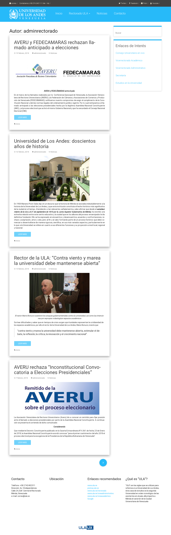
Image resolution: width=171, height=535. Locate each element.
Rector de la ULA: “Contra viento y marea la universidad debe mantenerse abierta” (57, 260)
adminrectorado (40, 53)
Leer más (22, 117)
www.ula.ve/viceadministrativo (101, 493)
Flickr (145, 3)
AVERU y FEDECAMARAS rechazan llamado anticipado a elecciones (54, 45)
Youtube (155, 3)
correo (14, 3)
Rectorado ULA (79, 13)
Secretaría (121, 75)
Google (90, 499)
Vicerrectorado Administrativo (130, 67)
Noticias (102, 13)
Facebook (134, 3)
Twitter (123, 3)
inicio (18, 124)
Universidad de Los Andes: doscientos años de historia (55, 143)
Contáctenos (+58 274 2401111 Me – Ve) (34, 3)
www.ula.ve (92, 485)
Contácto (120, 13)
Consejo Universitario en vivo (130, 52)
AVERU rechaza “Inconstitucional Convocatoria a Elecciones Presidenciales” (57, 369)
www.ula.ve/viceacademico (99, 496)
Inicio (58, 13)
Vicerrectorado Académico (129, 60)
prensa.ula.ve (93, 488)
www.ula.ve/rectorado (97, 491)
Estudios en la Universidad (129, 82)
